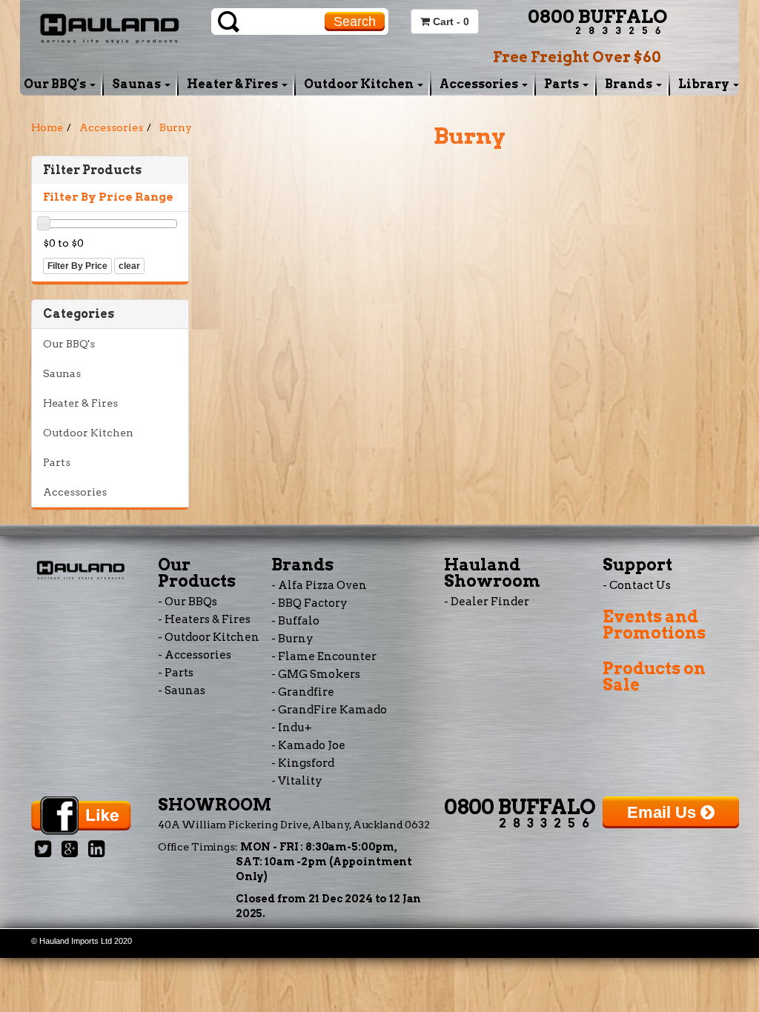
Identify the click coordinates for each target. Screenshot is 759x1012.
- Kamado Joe (308, 745)
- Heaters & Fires (204, 619)
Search (355, 21)
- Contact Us (637, 585)
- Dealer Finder (486, 601)
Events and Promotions (654, 624)
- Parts (175, 672)
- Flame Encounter (324, 656)
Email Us (663, 812)
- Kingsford (302, 763)
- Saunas (181, 690)
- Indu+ (291, 727)
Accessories (480, 84)
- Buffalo (295, 620)
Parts (562, 84)
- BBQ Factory (309, 603)
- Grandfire (302, 692)
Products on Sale (654, 676)
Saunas (137, 84)
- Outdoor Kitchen (208, 637)
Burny (175, 127)
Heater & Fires (233, 84)
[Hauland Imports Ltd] (109, 27)
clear (129, 266)
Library (705, 84)
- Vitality (296, 781)
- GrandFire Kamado (329, 709)
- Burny (292, 638)
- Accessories (194, 655)
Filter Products (92, 170)
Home (47, 127)
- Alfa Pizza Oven (319, 585)
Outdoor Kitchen (360, 84)
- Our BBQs (187, 601)
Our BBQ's (56, 84)
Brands (629, 84)
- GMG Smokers (315, 674)
